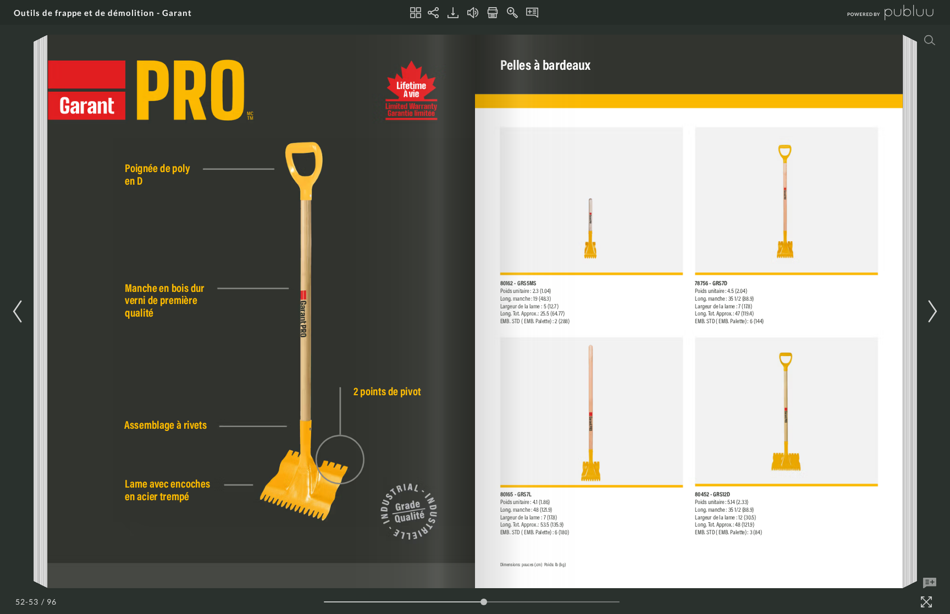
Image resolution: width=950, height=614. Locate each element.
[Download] (453, 12)
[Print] (492, 12)
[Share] (433, 12)
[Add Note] (929, 583)
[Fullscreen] (926, 602)
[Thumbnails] (415, 12)
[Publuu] (881, 12)
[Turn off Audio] (472, 12)
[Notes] (532, 12)
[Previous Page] (19, 311)
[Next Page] (931, 311)
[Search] (929, 40)
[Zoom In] (512, 12)
